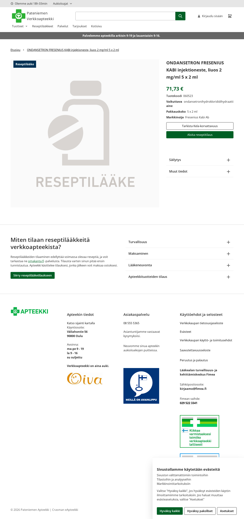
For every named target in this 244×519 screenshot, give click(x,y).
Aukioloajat (60, 4)
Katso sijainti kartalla (81, 323)
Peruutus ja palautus (194, 360)
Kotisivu (96, 26)
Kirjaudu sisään (212, 16)
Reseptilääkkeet (42, 26)
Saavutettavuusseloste (195, 350)
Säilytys (175, 160)
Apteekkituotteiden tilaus (147, 276)
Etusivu (15, 50)
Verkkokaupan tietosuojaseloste (201, 323)
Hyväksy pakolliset (200, 511)
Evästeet (185, 332)
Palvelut (63, 26)
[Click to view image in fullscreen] (85, 133)
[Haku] (180, 16)
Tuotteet (18, 26)
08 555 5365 (131, 323)
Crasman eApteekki (65, 510)
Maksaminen (138, 253)
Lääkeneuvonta (140, 265)
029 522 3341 (188, 403)
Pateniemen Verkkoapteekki (40, 16)
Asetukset (227, 511)
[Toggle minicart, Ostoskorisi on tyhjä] (230, 16)
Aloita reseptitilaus (200, 135)
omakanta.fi (36, 261)
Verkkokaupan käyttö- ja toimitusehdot (206, 340)
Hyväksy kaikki (170, 511)
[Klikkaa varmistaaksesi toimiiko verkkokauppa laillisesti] (206, 431)
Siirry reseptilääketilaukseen (32, 275)
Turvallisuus (137, 242)
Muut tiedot (178, 171)
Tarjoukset (80, 26)
